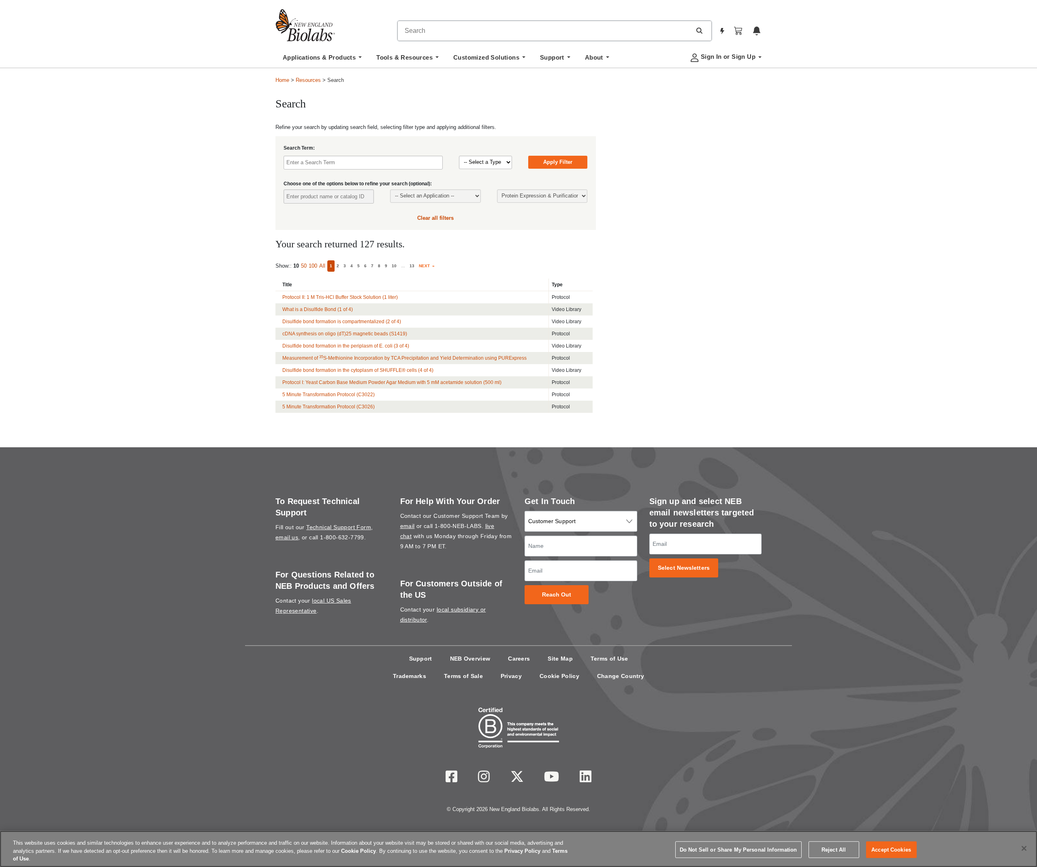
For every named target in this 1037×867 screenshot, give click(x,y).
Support (420, 658)
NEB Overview (470, 658)
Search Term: (299, 148)
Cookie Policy (559, 676)
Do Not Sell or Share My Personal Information (738, 849)
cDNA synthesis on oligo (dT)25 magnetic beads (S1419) (344, 334)
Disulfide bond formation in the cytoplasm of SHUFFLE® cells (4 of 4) (357, 370)
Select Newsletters (684, 568)
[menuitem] (322, 60)
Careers (519, 658)
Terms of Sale (463, 676)
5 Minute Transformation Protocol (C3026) (328, 407)
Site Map (560, 658)
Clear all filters (435, 218)
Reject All (833, 849)
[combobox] (544, 31)
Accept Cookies (891, 849)
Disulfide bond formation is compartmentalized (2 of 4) (341, 321)
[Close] (1024, 848)
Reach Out (557, 595)
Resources (308, 80)
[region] (518, 849)
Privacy (511, 676)
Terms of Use (609, 658)
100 (313, 266)
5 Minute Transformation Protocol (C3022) (328, 394)
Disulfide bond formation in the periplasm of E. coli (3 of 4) (345, 346)
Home (282, 80)
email (407, 526)
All (322, 266)
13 (412, 266)
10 (394, 266)
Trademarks (409, 676)
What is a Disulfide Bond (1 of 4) (317, 309)
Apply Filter (557, 162)
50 (304, 266)
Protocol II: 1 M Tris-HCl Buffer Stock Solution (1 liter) (340, 297)
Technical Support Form (338, 527)
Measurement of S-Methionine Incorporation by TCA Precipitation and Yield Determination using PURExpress (404, 358)
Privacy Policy (522, 851)
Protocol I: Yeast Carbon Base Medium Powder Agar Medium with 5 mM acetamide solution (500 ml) (391, 382)
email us (286, 537)
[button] (699, 30)
